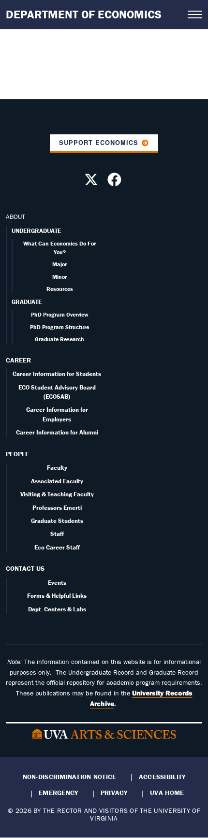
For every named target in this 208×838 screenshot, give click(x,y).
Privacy (114, 792)
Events (57, 582)
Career (18, 360)
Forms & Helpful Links (57, 596)
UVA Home (167, 792)
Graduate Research (59, 339)
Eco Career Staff (57, 547)
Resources (59, 288)
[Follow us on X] (92, 182)
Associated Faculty (57, 481)
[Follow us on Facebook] (115, 182)
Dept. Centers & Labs (57, 609)
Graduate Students (57, 521)
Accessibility (162, 776)
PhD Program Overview (60, 314)
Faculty (57, 467)
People (17, 453)
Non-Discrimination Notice (70, 776)
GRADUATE (27, 302)
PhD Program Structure (59, 327)
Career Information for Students (57, 374)
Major (59, 264)
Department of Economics (84, 14)
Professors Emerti (57, 508)
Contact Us (25, 568)
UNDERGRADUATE (36, 231)
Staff (57, 534)
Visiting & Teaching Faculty (57, 494)
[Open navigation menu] (195, 14)
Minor (59, 276)
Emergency (58, 792)
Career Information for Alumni (57, 432)
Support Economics (98, 142)
